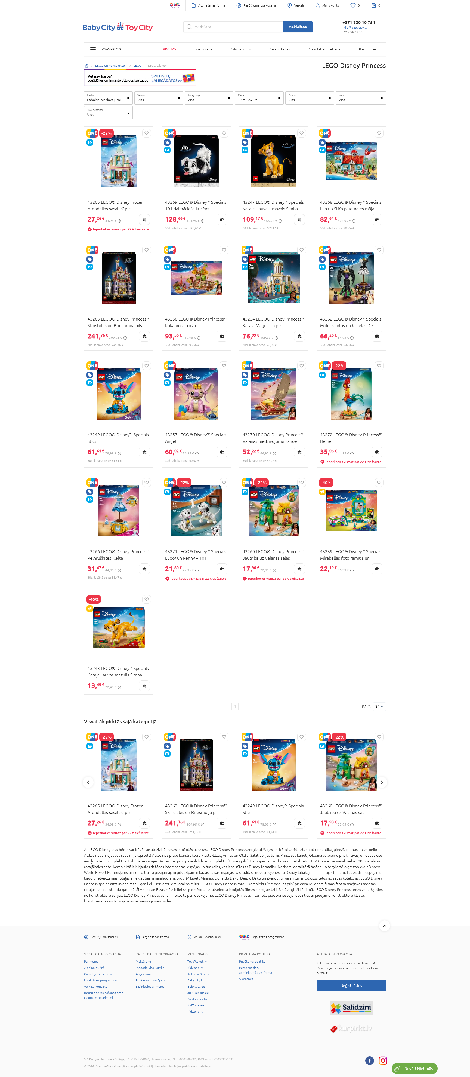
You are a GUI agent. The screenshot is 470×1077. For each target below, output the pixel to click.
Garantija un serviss (98, 974)
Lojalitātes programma (100, 980)
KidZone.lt (195, 1012)
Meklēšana (297, 27)
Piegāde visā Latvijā (150, 968)
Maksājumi (143, 961)
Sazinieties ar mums (150, 986)
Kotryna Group (198, 974)
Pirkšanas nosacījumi (150, 980)
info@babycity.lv (354, 27)
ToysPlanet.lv (197, 961)
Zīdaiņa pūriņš (94, 968)
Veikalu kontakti (96, 986)
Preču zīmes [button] (367, 49)
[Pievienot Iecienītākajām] (147, 133)
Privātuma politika (252, 961)
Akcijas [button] (169, 49)
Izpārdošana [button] (203, 49)
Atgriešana (143, 974)
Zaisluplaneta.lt (198, 999)
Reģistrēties (351, 985)
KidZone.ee (195, 1005)
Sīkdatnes (246, 979)
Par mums (91, 961)
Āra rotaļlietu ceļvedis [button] (324, 49)
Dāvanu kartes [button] (279, 49)
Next (381, 782)
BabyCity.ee (196, 986)
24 (377, 706)
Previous (88, 782)
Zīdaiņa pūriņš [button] (240, 49)
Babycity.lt (195, 980)
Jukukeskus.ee (198, 993)
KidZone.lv (195, 968)
